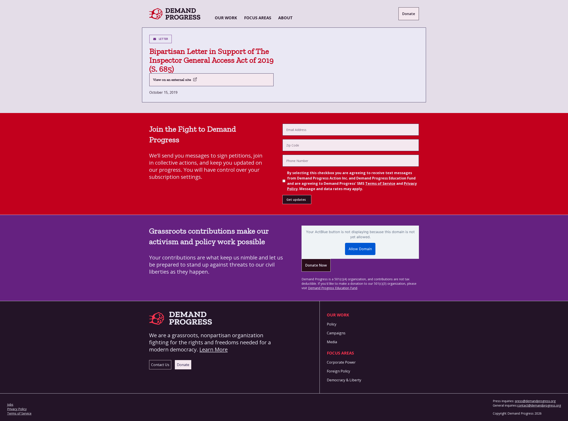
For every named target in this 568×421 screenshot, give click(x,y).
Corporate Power (341, 362)
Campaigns (336, 333)
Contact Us (160, 364)
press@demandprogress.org (535, 401)
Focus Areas (257, 17)
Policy (331, 324)
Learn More (213, 349)
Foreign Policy (338, 371)
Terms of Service (380, 183)
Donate (408, 13)
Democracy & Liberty (344, 380)
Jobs (10, 404)
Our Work (226, 17)
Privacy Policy (17, 409)
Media (332, 341)
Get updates (296, 199)
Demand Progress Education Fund (332, 288)
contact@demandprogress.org (539, 405)
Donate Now (316, 265)
